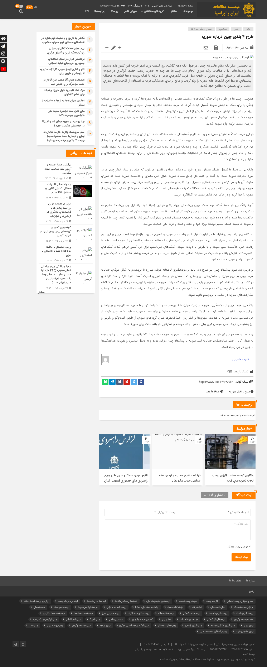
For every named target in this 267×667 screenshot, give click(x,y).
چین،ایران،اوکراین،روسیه (223, 625)
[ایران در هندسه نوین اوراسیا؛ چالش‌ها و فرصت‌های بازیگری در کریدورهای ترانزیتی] (66, 212)
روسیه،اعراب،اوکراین (116, 607)
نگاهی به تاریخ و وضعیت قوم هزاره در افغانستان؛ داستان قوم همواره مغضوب (63, 40)
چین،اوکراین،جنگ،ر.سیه (45, 619)
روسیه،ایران (39, 607)
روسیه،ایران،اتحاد (244, 613)
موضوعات (188, 11)
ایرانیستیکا (99, 11)
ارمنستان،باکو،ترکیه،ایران (158, 601)
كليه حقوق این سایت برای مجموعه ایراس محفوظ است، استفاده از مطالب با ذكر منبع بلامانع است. (207, 659)
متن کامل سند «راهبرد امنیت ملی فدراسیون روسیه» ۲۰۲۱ (66, 113)
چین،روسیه (105, 625)
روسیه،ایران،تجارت (218, 613)
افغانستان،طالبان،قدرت (126, 601)
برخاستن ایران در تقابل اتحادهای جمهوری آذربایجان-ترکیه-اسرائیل (66, 61)
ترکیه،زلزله (197, 607)
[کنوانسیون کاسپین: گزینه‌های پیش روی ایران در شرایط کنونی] (66, 234)
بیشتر (41, 292)
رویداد (114, 11)
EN (87, 11)
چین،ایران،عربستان (166, 625)
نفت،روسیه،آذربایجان (142, 619)
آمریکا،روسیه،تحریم (188, 601)
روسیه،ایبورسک (61, 607)
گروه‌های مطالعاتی (154, 11)
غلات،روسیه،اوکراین (243, 619)
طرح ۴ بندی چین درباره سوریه (227, 36)
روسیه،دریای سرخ (110, 613)
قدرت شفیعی (240, 359)
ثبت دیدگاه (241, 557)
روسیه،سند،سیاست (83, 613)
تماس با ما (235, 580)
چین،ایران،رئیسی (193, 625)
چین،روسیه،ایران (55, 625)
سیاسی (223, 29)
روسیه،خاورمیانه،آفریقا (138, 613)
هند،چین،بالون (116, 619)
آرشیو (252, 591)
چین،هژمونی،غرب (244, 631)
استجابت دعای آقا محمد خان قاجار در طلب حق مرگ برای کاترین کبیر (63, 82)
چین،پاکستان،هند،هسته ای (213, 631)
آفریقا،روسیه (212, 601)
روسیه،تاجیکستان (191, 613)
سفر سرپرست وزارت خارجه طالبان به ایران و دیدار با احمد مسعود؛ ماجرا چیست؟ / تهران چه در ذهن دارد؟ (63, 136)
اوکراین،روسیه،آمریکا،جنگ (36, 601)
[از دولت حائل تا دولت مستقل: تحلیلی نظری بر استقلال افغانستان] (66, 191)
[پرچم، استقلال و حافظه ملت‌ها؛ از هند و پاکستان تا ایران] (66, 254)
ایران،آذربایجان (217, 607)
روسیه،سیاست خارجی (54, 613)
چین (236, 29)
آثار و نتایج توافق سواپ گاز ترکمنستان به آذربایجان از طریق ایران (62, 71)
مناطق (173, 11)
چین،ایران (248, 625)
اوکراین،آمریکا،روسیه (68, 601)
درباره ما (251, 580)
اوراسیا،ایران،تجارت (96, 601)
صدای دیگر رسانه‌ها (201, 29)
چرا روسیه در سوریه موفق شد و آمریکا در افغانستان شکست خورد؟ (63, 123)
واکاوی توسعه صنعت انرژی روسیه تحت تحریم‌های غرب (232, 478)
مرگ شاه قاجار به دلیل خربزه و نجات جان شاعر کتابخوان (64, 92)
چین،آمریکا (94, 619)
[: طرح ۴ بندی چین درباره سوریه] (206, 48)
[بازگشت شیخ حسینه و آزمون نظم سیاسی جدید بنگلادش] (66, 171)
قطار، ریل (166, 619)
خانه (248, 29)
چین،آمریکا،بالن (73, 619)
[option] (230, 459)
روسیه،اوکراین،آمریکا (88, 607)
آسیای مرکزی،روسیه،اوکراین (240, 601)
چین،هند (33, 625)
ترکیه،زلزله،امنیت (175, 607)
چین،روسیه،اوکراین (81, 625)
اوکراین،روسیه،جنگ (243, 607)
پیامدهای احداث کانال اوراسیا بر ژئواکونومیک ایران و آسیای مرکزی (65, 50)
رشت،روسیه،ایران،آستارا (147, 607)
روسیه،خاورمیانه (166, 613)
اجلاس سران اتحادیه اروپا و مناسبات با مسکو (63, 102)
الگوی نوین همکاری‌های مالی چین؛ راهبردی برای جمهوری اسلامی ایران (125, 478)
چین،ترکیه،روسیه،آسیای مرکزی (134, 625)
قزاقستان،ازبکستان (216, 619)
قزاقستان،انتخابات (189, 619)
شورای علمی (130, 11)
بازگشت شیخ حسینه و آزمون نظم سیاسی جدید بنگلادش (179, 478)
